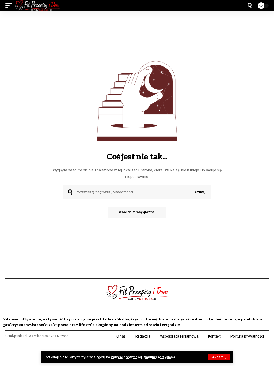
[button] (219, 357)
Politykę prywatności (126, 357)
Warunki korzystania (159, 357)
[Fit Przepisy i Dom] (37, 5)
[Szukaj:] (131, 192)
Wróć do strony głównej (137, 212)
